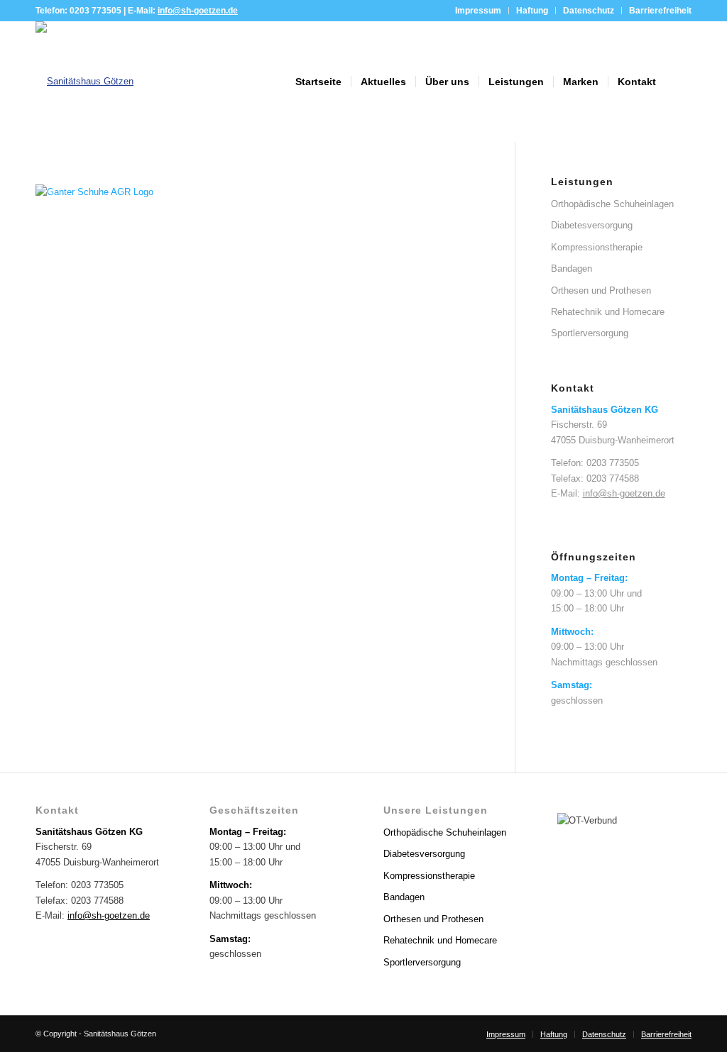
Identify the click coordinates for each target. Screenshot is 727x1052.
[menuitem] (478, 10)
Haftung (532, 11)
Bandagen (571, 268)
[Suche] (678, 81)
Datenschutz (588, 11)
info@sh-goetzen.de (198, 11)
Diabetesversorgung (592, 225)
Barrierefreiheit (660, 11)
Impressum (478, 11)
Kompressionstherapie (597, 247)
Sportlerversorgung (589, 333)
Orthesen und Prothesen (601, 290)
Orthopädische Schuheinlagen (612, 204)
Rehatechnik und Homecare (608, 311)
